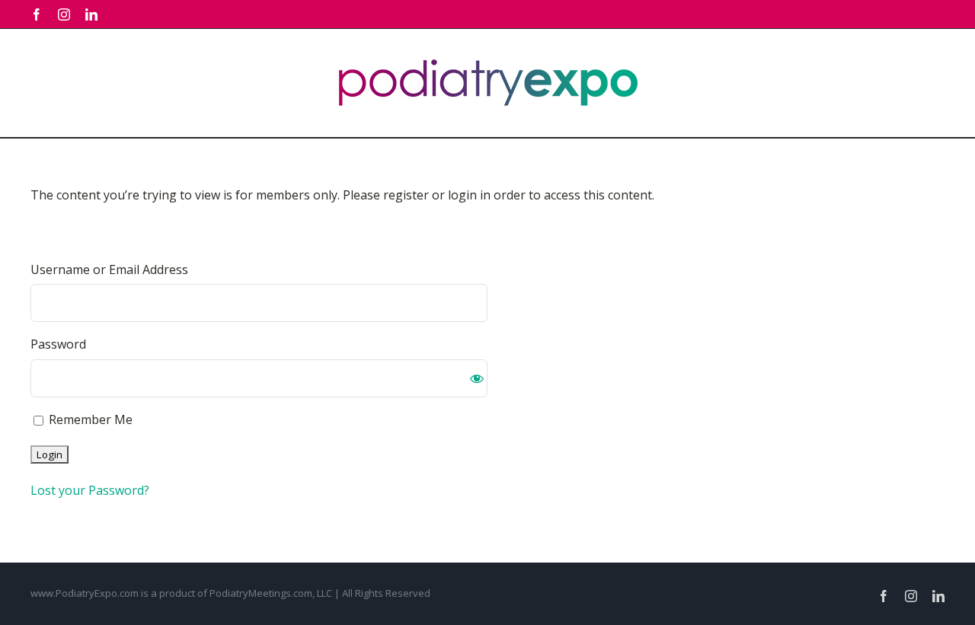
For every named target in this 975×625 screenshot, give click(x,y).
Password (58, 344)
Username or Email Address (109, 269)
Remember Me (89, 419)
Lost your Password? (89, 490)
